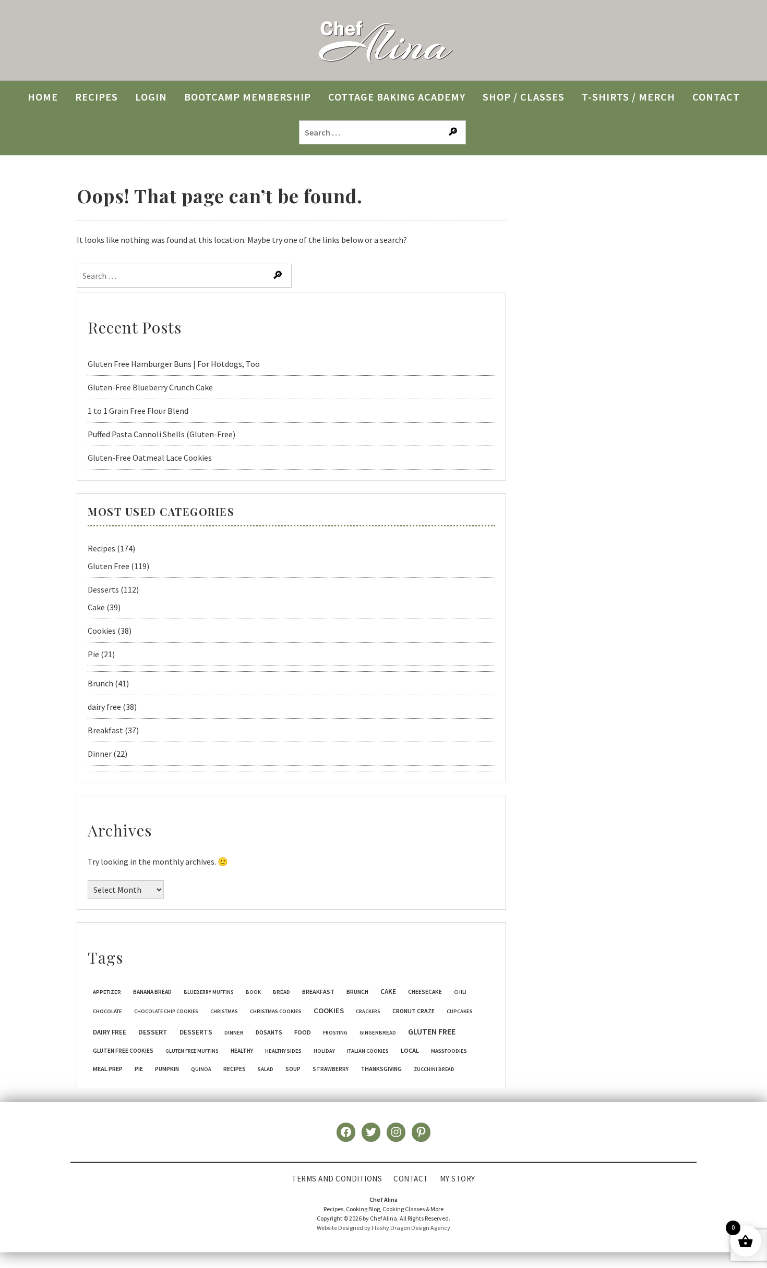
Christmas (224, 1011)
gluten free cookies (123, 1050)
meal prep (108, 1069)
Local (410, 1050)
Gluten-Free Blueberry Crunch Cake (150, 387)
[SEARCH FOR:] (383, 132)
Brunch (100, 683)
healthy (242, 1050)
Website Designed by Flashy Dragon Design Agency (383, 1228)
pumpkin (167, 1069)
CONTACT (716, 96)
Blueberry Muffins (209, 992)
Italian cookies (368, 1051)
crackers (368, 1011)
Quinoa (201, 1069)
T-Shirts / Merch (628, 96)
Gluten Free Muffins (192, 1051)
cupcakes (460, 1011)
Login (151, 96)
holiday (324, 1051)
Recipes (101, 548)
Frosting (335, 1032)
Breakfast (105, 730)
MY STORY (457, 1179)
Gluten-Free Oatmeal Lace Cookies (150, 457)
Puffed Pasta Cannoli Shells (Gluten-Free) (161, 434)
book (253, 992)
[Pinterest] (421, 1132)
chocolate (107, 1011)
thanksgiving (381, 1069)
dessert (152, 1032)
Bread (281, 992)
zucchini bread (434, 1069)
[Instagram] (396, 1132)
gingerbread (377, 1032)
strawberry (331, 1069)
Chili (460, 992)
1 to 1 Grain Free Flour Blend (138, 410)
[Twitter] (371, 1132)
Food (302, 1032)
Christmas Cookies (276, 1011)
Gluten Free (108, 566)
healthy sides (283, 1051)
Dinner (100, 753)
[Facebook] (346, 1132)
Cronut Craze (413, 1011)
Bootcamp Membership (247, 96)
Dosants (269, 1032)
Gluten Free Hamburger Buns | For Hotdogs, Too (174, 364)
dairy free (104, 706)
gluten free (432, 1031)
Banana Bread (152, 991)
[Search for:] (185, 275)
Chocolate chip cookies (166, 1011)
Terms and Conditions (337, 1179)
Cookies (102, 630)
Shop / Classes (524, 96)
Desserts (103, 589)
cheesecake (425, 991)
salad (265, 1069)
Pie (93, 654)
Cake (96, 607)
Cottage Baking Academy (396, 96)
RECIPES (96, 96)
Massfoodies (449, 1051)
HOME (43, 96)
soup (293, 1069)
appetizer (107, 992)
